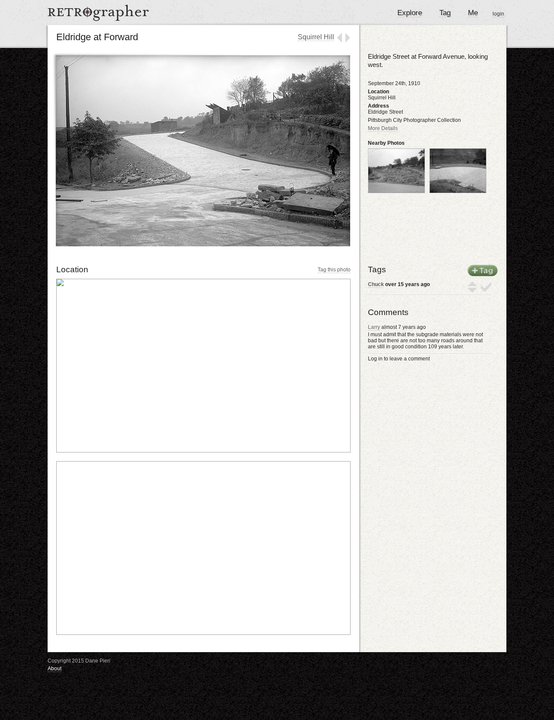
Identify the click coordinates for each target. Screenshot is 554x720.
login (498, 14)
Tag (445, 13)
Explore (409, 13)
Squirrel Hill (316, 37)
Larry (374, 327)
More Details (383, 128)
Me (473, 13)
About (54, 669)
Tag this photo (334, 270)
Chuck (376, 284)
